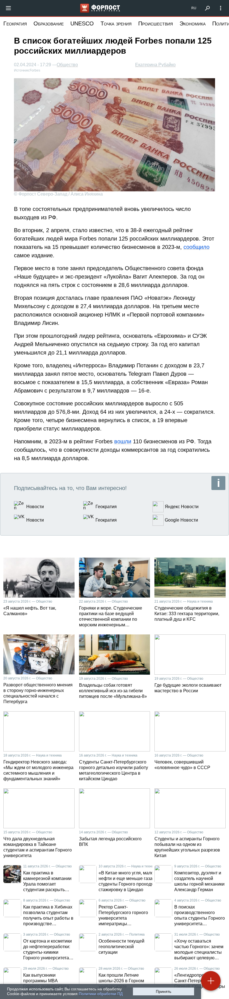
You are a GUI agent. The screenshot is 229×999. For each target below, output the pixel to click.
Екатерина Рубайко (155, 64)
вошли (122, 441)
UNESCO (82, 23)
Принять (163, 991)
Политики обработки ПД (101, 993)
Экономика (193, 23)
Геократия (15, 23)
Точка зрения (116, 23)
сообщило (196, 247)
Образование (49, 23)
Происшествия (155, 23)
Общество (67, 65)
